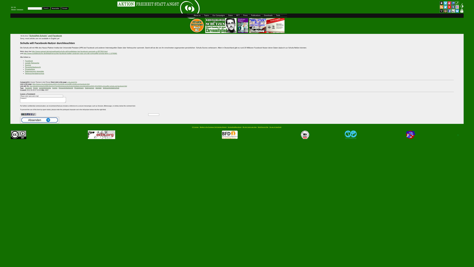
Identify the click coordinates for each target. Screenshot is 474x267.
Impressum (20, 9)
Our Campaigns (218, 15)
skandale (98, 88)
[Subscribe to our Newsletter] (56, 9)
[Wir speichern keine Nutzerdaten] (305, 138)
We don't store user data (250, 127)
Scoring (28, 65)
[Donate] (65, 9)
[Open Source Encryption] (267, 32)
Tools (278, 15)
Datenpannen (89, 88)
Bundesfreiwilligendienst (234, 127)
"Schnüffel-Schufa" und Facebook (45, 36)
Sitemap (13, 9)
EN (15, 7)
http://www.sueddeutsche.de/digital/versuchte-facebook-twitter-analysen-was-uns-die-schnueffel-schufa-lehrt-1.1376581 (70, 53)
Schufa (35, 88)
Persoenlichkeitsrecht (66, 88)
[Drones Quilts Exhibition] (243, 32)
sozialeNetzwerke (45, 88)
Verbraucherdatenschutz (34, 73)
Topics (206, 15)
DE (12, 7)
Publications (255, 15)
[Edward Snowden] (221, 32)
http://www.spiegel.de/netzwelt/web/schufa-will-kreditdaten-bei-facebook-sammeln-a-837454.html (70, 51)
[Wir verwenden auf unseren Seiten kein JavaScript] (410, 138)
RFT (238, 15)
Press (245, 15)
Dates (230, 15)
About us (197, 15)
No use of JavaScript (275, 127)
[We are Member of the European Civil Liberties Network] (101, 138)
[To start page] (41, 4)
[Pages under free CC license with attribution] (18, 138)
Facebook (29, 61)
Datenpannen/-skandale (34, 71)
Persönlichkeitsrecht (33, 67)
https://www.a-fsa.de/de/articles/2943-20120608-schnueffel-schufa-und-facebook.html (61, 84)
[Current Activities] (197, 32)
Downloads (268, 15)
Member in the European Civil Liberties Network (213, 127)
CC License (195, 127)
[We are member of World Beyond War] (351, 138)
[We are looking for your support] (230, 138)
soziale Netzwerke (32, 63)
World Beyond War (263, 127)
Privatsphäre (30, 69)
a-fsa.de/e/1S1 (72, 82)
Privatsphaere (79, 88)
